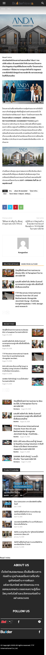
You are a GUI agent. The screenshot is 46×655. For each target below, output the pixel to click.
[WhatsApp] (21, 207)
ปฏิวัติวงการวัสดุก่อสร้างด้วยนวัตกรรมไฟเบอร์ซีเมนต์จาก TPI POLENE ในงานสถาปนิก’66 (34, 225)
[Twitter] (10, 207)
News (9, 9)
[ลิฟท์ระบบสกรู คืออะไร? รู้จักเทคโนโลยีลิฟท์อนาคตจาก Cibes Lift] (7, 534)
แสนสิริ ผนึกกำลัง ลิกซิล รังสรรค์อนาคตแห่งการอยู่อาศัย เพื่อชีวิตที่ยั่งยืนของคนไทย (29, 284)
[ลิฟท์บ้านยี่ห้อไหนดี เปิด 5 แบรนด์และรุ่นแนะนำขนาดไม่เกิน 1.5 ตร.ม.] (7, 514)
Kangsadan (23, 252)
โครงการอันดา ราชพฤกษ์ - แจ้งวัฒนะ (19, 194)
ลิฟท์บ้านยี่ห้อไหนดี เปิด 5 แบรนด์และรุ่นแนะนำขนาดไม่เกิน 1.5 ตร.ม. (27, 513)
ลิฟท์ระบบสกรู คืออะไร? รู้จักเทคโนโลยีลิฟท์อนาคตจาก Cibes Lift (29, 533)
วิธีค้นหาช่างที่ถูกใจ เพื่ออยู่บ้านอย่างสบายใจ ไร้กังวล (12, 222)
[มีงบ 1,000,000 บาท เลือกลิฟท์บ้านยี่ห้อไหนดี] (7, 504)
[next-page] (7, 312)
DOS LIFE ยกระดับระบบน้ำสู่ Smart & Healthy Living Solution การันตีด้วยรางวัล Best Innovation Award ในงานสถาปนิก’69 (28, 445)
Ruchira (16, 421)
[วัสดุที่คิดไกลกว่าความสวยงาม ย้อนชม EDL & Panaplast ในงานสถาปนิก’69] (8, 273)
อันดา (5, 194)
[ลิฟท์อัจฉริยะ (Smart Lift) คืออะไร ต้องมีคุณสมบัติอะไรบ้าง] (23, 486)
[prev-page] (3, 312)
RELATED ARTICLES (11, 264)
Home (3, 9)
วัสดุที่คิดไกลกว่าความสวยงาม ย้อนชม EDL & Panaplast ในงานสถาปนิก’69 (28, 273)
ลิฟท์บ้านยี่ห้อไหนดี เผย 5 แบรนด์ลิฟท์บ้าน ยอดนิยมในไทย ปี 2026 (28, 543)
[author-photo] (23, 248)
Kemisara (17, 409)
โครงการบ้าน (33, 191)
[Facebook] (4, 207)
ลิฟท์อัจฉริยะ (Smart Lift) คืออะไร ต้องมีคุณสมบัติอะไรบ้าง (21, 491)
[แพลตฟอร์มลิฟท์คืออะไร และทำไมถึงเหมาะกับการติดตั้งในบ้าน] (7, 524)
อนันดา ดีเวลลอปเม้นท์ (20, 191)
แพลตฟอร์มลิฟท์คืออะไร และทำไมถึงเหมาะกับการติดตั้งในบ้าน (28, 523)
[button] (4, 3)
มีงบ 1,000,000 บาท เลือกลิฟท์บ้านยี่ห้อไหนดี (28, 502)
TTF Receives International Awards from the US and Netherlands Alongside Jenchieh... (15, 356)
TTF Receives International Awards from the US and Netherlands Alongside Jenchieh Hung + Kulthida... (26, 430)
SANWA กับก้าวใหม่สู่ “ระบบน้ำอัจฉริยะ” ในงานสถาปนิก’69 (15, 380)
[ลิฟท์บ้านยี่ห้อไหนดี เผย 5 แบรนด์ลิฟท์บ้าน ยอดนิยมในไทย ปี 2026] (7, 544)
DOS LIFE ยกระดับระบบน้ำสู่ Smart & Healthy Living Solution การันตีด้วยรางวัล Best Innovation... (15, 368)
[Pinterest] (15, 207)
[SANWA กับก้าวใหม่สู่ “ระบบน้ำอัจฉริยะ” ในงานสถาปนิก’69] (38, 382)
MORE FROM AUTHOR (29, 264)
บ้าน (10, 191)
